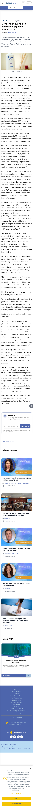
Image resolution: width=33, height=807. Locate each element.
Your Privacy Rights (16, 713)
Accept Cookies (16, 803)
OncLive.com (16, 700)
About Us (16, 689)
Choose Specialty (15, 8)
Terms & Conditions (16, 709)
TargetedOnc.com (17, 702)
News (19, 749)
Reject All (16, 798)
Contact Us (16, 694)
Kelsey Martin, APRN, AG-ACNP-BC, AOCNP (17, 483)
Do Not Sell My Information (16, 711)
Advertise (16, 704)
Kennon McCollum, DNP (11, 553)
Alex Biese (7, 518)
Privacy (16, 706)
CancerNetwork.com (16, 696)
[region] (16, 786)
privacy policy (9, 431)
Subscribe (24, 426)
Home (4, 749)
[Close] (31, 768)
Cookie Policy (15, 790)
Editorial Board (16, 692)
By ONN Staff (8, 625)
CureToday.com (16, 698)
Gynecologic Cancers (8, 441)
